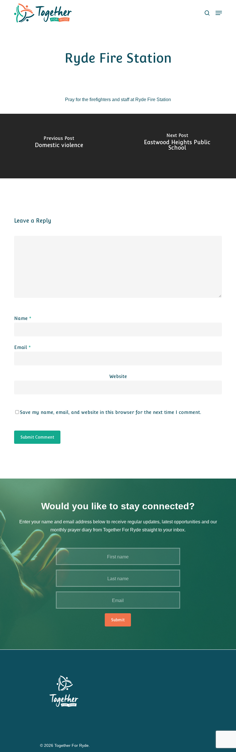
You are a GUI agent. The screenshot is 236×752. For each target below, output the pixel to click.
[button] (219, 13)
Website (118, 376)
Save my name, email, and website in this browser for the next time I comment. (110, 412)
